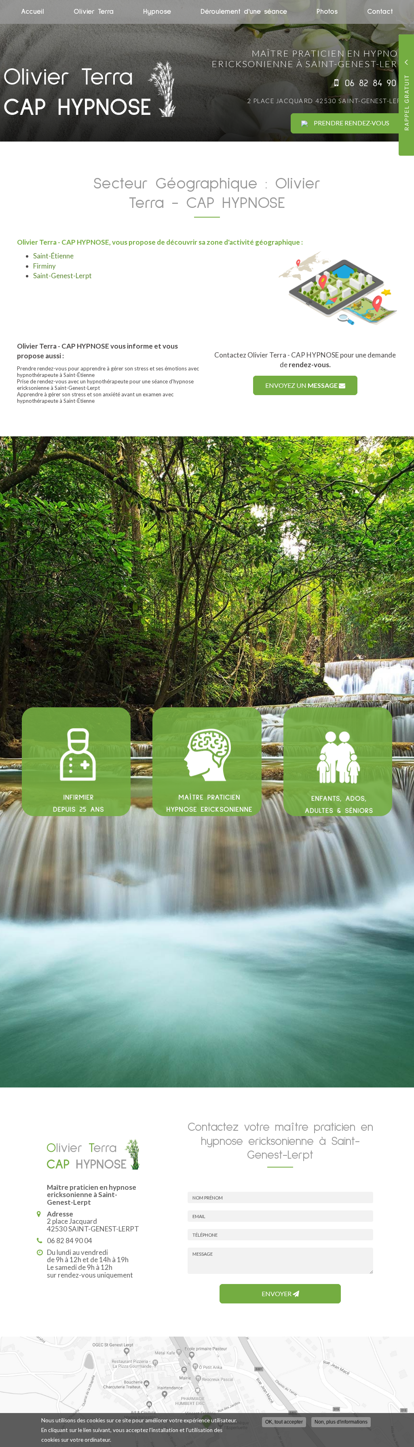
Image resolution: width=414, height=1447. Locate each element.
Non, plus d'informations (341, 1422)
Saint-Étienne (53, 256)
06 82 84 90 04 (377, 83)
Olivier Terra (94, 11)
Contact (380, 11)
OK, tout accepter (284, 1422)
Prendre (351, 123)
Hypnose (157, 11)
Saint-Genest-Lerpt (62, 275)
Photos (327, 11)
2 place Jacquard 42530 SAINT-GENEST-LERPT (328, 100)
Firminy (44, 266)
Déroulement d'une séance (244, 11)
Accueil (32, 11)
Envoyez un (301, 385)
